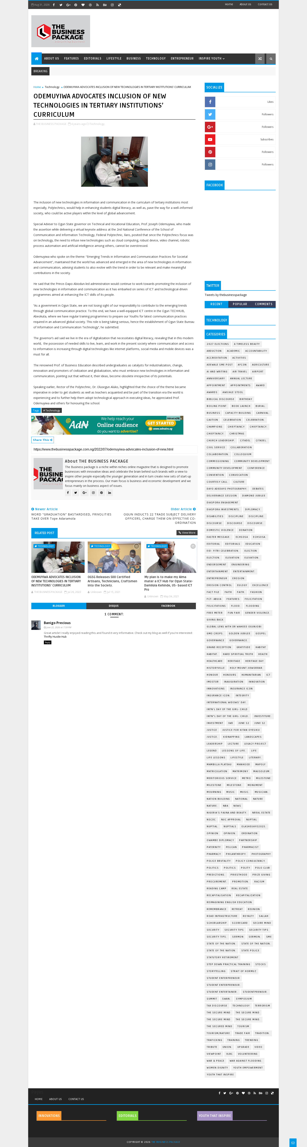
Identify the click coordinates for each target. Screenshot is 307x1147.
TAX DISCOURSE (217, 1005)
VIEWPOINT (214, 1054)
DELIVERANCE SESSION (222, 495)
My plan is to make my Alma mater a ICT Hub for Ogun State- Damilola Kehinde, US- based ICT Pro (168, 583)
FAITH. (241, 592)
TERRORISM (262, 1005)
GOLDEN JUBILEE (239, 633)
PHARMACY (214, 854)
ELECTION (251, 550)
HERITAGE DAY (254, 661)
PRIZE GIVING (261, 874)
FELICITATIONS (216, 606)
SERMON (238, 936)
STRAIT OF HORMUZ (243, 971)
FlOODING (252, 606)
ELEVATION (233, 557)
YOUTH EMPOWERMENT (248, 1067)
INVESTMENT (215, 723)
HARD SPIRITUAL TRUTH (238, 654)
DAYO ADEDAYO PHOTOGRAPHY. (227, 488)
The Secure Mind (219, 1012)
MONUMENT (255, 785)
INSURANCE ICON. (219, 695)
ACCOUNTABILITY (256, 351)
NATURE (258, 799)
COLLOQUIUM (242, 454)
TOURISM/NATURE (218, 1033)
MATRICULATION (217, 771)
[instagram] (112, 5)
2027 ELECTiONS (218, 344)
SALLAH (263, 916)
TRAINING (233, 1040)
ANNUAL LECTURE (241, 378)
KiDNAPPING (231, 736)
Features (71, 58)
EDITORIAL (213, 544)
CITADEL (245, 440)
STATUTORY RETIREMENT (222, 957)
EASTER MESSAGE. (219, 537)
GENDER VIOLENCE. (257, 612)
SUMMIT (212, 998)
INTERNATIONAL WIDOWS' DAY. (226, 702)
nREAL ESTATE (261, 812)
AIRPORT (258, 371)
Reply (47, 642)
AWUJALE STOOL (233, 392)
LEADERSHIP (215, 743)
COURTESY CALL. (217, 481)
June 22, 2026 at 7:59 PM (58, 627)
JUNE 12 (243, 723)
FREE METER (215, 612)
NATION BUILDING (218, 799)
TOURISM (243, 1026)
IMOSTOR (213, 681)
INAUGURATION (234, 681)
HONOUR (212, 674)
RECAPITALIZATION (248, 895)
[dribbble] (90, 5)
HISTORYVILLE (216, 668)
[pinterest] (75, 5)
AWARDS (212, 392)
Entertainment (217, 571)
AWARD (260, 385)
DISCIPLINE (236, 516)
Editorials (92, 58)
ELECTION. (213, 557)
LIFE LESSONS (216, 757)
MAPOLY (260, 764)
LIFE (254, 750)
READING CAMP (216, 888)
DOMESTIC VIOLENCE (220, 530)
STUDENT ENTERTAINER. (222, 991)
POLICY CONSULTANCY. (251, 861)
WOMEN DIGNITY (217, 1067)
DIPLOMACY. (253, 509)
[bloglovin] (83, 5)
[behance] (105, 5)
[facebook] (54, 5)
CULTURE (239, 481)
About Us (55, 1099)
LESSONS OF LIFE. (234, 750)
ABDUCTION (214, 351)
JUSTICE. (212, 736)
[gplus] (68, 5)
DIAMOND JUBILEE (254, 495)
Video (259, 1047)
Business (134, 58)
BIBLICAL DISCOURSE (220, 399)
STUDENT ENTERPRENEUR (223, 978)
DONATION (246, 530)
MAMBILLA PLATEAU (219, 764)
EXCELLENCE (260, 585)
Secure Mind (262, 923)
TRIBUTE (212, 1047)
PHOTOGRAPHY (261, 854)
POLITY (245, 867)
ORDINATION (249, 833)
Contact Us (76, 1099)
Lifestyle (114, 58)
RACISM (259, 881)
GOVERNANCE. (239, 640)
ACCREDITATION (217, 357)
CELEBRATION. (255, 419)
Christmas (237, 433)
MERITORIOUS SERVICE (222, 778)
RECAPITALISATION (219, 895)
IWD (230, 723)
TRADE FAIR (242, 1033)
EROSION (238, 578)
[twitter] (61, 5)
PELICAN (231, 847)
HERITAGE (234, 661)
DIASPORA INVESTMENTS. (223, 509)
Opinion (212, 833)
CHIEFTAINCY (236, 426)
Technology (156, 58)
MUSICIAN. (262, 792)
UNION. (227, 1047)
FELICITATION (253, 599)
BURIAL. (261, 406)
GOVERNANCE (215, 640)
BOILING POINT (217, 406)
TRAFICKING (214, 1040)
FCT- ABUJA (214, 599)
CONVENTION (215, 475)
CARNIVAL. (263, 413)
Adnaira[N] (173, 418)
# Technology (51, 410)
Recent (216, 304)
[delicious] (119, 5)
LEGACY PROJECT (255, 743)
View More (188, 532)
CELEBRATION (232, 419)
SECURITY (213, 929)
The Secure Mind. (248, 1019)
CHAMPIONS (215, 426)
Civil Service (216, 447)
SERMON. (255, 936)
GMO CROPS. (215, 633)
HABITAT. (212, 654)
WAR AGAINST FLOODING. (246, 1060)
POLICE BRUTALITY (219, 861)
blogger (59, 606)
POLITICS (230, 867)
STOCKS (260, 964)
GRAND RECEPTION (219, 647)
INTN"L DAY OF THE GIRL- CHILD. (228, 716)
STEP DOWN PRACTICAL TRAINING (228, 964)
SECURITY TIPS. (217, 936)
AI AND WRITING (217, 371)
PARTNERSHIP (248, 840)
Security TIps (234, 929)
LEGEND (212, 750)
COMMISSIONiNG (218, 461)
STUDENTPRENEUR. (255, 991)
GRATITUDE (244, 647)
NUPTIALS (230, 826)
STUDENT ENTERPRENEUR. (224, 985)
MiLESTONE (263, 778)
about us (245, 4)
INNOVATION (257, 681)
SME (269, 936)
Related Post (44, 533)
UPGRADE (243, 1047)
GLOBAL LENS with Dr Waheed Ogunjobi (234, 626)
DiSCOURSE (214, 523)
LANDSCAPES (253, 736)
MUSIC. (245, 792)
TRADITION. (262, 1033)
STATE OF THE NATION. (221, 943)
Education (253, 544)
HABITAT (261, 647)
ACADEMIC (233, 351)
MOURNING (214, 792)
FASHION (256, 592)
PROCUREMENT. (217, 881)
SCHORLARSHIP (217, 923)
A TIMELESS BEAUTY (247, 344)
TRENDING (251, 1040)
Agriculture (260, 364)
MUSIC (230, 792)
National (241, 799)
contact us (265, 4)
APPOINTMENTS (241, 385)
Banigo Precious (57, 622)
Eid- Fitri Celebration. (223, 550)
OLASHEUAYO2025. (253, 826)
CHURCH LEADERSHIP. (221, 440)
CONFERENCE (256, 468)
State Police (250, 950)
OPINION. (230, 833)
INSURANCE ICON (241, 688)
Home (229, 4)
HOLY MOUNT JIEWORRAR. (246, 668)
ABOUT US (51, 58)
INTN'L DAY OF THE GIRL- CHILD (227, 709)
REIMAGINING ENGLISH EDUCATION (229, 902)
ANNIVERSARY (216, 378)
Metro (246, 778)
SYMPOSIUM (244, 998)
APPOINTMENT (216, 385)
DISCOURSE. (255, 523)
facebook (168, 606)
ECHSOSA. (259, 537)
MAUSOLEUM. (261, 771)
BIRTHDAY (246, 399)
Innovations (216, 688)
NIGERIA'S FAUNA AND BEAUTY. (227, 812)
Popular (240, 304)
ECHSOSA (242, 537)
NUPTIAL (251, 819)
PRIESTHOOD (239, 874)
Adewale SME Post (220, 364)
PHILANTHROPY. (236, 854)
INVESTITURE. (263, 716)
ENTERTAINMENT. (244, 571)
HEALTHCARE (215, 661)
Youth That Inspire (220, 1074)
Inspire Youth (210, 58)
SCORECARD (240, 923)
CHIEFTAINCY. (215, 433)
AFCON (242, 364)
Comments (264, 304)
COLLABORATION (241, 447)
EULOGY (242, 585)
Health (263, 654)
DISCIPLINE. (257, 516)
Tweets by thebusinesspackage (226, 295)
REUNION (254, 909)
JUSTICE (212, 730)
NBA (225, 805)
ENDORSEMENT (216, 564)
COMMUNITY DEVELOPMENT (252, 461)
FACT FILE (213, 592)
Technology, (97, 124)
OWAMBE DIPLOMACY (220, 840)
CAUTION (212, 419)
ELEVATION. (252, 557)
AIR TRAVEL (240, 371)
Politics (213, 867)
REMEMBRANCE (217, 909)
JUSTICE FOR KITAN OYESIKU (241, 730)
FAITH (228, 592)
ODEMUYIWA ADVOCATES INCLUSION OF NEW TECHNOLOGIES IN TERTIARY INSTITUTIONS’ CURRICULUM (56, 581)
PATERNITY (214, 847)
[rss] (97, 5)
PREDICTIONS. (216, 874)
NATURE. (212, 805)
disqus (113, 606)
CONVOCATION (238, 475)
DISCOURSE (234, 523)
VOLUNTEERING (248, 1054)
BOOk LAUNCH (241, 406)
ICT (268, 674)
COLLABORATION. (218, 454)
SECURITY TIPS (259, 929)
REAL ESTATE (240, 888)
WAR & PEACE (216, 1060)
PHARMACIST (250, 847)
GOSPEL (261, 633)
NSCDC (211, 819)
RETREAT (237, 909)
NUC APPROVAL (231, 819)
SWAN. (226, 998)
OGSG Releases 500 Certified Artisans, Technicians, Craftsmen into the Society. (112, 581)
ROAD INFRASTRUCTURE (222, 916)
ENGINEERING (241, 564)
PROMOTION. (240, 881)
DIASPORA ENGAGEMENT (222, 502)
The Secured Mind (219, 1026)
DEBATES (258, 488)
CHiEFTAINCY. (258, 426)
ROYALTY (248, 916)
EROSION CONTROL (219, 585)
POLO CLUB (262, 867)
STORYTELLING (216, 971)
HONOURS (229, 674)
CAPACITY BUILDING (238, 413)
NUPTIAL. (212, 826)
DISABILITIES (215, 516)
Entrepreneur (182, 58)
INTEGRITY (242, 695)
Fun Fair (234, 612)
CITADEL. (261, 440)
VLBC (229, 1054)
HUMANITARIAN (251, 674)
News (237, 805)
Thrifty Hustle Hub (55, 636)
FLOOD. (236, 606)
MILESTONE (214, 785)
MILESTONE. (234, 785)
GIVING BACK (215, 619)
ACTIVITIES (239, 357)
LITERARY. (255, 757)
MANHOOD (243, 764)
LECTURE (233, 743)
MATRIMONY (240, 771)
